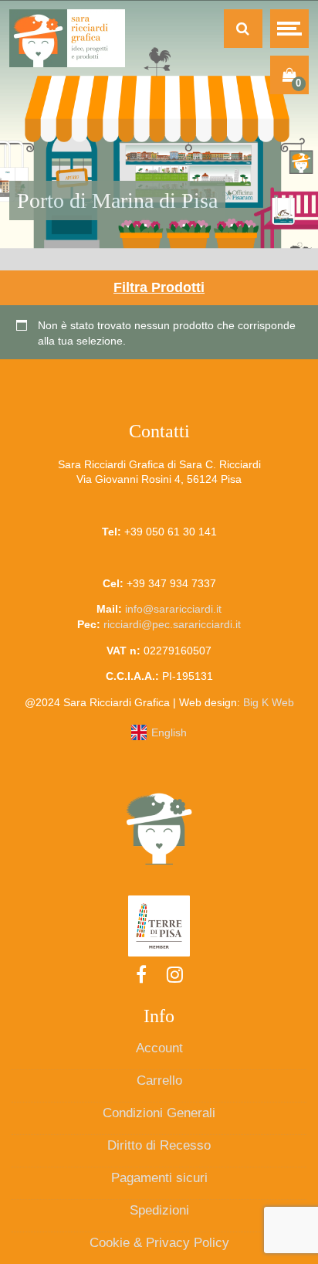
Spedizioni (159, 1210)
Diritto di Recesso (159, 1145)
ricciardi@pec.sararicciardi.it (172, 624)
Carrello (159, 1080)
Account (159, 1048)
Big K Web (268, 702)
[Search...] (243, 28)
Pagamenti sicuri (159, 1178)
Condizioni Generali (159, 1113)
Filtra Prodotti (159, 287)
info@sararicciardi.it (173, 609)
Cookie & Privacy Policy (159, 1242)
